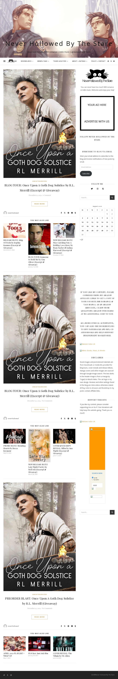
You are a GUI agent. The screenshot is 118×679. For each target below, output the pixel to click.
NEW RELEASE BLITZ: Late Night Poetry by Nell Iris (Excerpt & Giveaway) (38, 468)
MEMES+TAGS (42, 61)
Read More (39, 204)
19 (92, 226)
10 (82, 222)
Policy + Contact (98, 61)
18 (87, 226)
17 (82, 226)
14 (102, 222)
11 (87, 222)
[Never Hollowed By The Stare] (11, 61)
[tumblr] (111, 61)
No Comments (47, 401)
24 (82, 230)
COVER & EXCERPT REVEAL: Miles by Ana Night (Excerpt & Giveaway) (62, 450)
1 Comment (47, 195)
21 (102, 226)
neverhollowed (13, 213)
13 (97, 222)
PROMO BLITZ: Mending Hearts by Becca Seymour (14, 448)
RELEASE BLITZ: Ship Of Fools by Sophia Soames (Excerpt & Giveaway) (13, 244)
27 (97, 230)
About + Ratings (79, 61)
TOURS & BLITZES (59, 61)
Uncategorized (39, 181)
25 (87, 230)
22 (107, 226)
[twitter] (108, 61)
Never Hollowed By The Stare (59, 43)
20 (97, 226)
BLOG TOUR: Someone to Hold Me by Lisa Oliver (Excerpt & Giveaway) (38, 261)
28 (102, 230)
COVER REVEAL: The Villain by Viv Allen (62, 654)
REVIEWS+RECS (26, 61)
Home (15, 61)
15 (107, 222)
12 (92, 222)
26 (92, 230)
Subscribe (86, 173)
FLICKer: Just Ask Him (38, 653)
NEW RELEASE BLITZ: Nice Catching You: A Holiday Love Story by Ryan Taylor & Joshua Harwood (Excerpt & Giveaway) (63, 246)
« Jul (81, 239)
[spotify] (114, 61)
